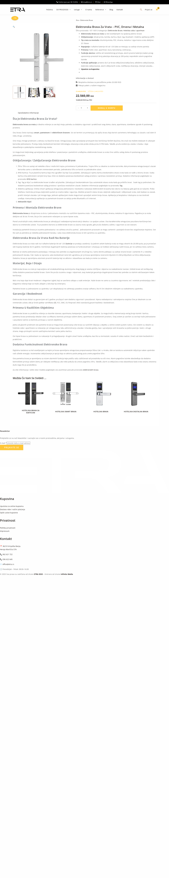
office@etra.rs (8, 564)
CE (55, 302)
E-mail (3, 443)
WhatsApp (109, 2)
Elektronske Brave (86, 20)
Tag (121, 185)
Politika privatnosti (7, 528)
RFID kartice (31, 179)
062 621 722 (7, 554)
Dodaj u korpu (106, 108)
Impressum (4, 531)
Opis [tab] (20, 113)
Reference (99, 9)
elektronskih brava (90, 370)
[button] (141, 10)
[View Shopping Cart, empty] (157, 9)
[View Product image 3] (48, 92)
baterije (69, 243)
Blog (111, 9)
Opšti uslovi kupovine (9, 512)
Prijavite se (11, 447)
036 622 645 (7, 559)
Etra (77, 20)
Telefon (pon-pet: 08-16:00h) (68, 2)
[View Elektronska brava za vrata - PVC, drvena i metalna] (19, 92)
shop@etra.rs (87, 2)
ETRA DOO (38, 574)
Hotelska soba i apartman (134, 30)
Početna (49, 9)
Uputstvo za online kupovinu (12, 506)
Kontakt (120, 9)
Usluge (77, 9)
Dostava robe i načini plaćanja (12, 509)
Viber (99, 2)
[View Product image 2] (34, 92)
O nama (88, 9)
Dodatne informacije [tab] (30, 113)
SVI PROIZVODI (62, 9)
